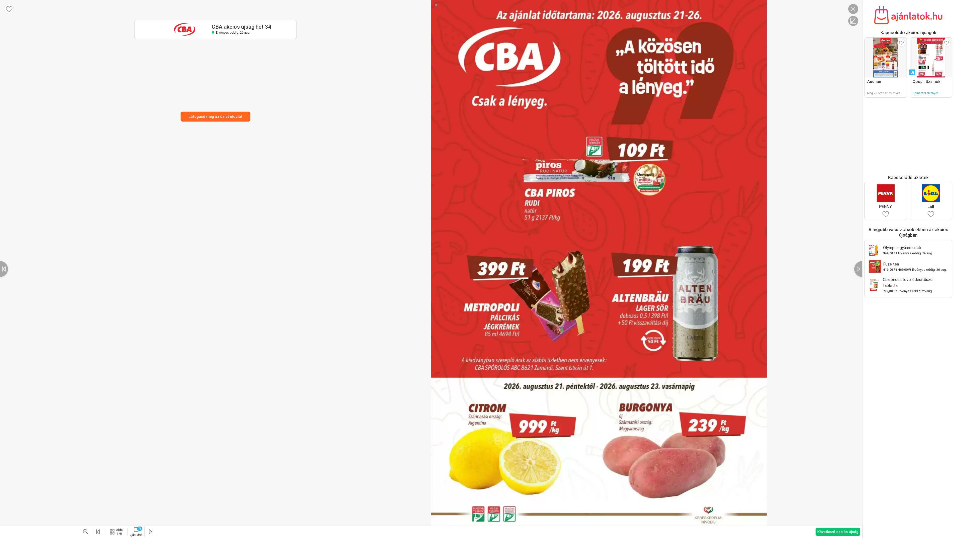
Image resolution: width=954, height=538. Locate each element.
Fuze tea (891, 264)
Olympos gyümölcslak (902, 247)
